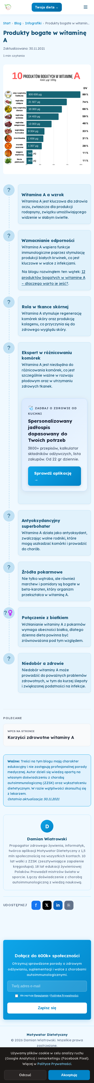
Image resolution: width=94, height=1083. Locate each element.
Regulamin (41, 995)
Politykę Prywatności (64, 995)
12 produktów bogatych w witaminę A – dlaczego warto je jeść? (53, 277)
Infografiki (33, 23)
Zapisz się (47, 1008)
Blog (17, 23)
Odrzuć (25, 1075)
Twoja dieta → (47, 7)
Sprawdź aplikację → (52, 476)
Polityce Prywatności (54, 1064)
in (58, 905)
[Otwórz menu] (85, 7)
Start (6, 23)
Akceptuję (69, 1075)
